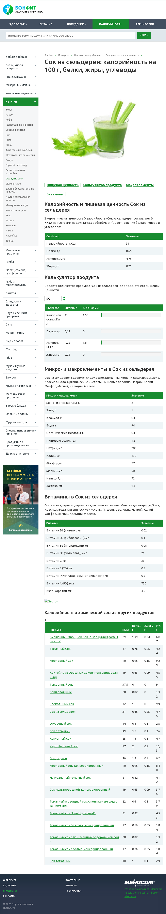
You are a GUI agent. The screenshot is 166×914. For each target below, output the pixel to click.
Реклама (9, 896)
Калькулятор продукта (102, 185)
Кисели (10, 220)
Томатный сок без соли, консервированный (82, 825)
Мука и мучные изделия (15, 367)
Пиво (9, 140)
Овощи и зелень (17, 414)
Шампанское (13, 183)
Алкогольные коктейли (19, 150)
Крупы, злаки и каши (19, 385)
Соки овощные (61, 692)
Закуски (11, 377)
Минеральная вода (17, 205)
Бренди (10, 240)
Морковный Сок (61, 660)
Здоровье (17, 24)
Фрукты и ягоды (17, 422)
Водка (9, 160)
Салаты (11, 293)
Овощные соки (14, 178)
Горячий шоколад (16, 165)
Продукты (10, 891)
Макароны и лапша (18, 85)
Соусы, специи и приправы (16, 314)
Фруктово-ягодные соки (20, 155)
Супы (9, 324)
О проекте (9, 880)
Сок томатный (60, 861)
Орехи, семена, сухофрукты (16, 271)
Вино (9, 145)
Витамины (55, 194)
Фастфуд (12, 349)
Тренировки (145, 24)
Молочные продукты (13, 252)
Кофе (9, 119)
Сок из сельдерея (63, 711)
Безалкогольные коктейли (15, 172)
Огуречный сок (61, 723)
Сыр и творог (14, 341)
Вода (9, 109)
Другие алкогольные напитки (18, 198)
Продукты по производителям (17, 443)
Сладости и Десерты (13, 303)
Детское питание (17, 453)
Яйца (9, 357)
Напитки (11, 101)
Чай (8, 135)
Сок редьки (58, 758)
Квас (8, 215)
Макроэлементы (140, 185)
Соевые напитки (15, 129)
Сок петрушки (60, 731)
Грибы (10, 261)
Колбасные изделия (19, 93)
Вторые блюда (16, 405)
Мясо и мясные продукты (16, 395)
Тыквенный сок (61, 684)
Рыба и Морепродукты (16, 283)
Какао (9, 114)
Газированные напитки (19, 124)
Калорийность (110, 24)
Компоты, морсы (16, 210)
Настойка (11, 235)
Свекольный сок (62, 704)
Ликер (9, 230)
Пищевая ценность (63, 185)
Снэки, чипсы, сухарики (14, 67)
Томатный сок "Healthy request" (73, 813)
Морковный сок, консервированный (76, 765)
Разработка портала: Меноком (143, 889)
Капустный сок (60, 738)
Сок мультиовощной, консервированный (80, 789)
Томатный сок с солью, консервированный (81, 849)
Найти (144, 35)
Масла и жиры (15, 332)
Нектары (11, 225)
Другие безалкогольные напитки (20, 190)
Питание (46, 24)
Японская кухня (16, 76)
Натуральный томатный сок (70, 777)
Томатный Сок (60, 648)
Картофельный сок (64, 746)
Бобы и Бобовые (17, 56)
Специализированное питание (20, 432)
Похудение (76, 24)
